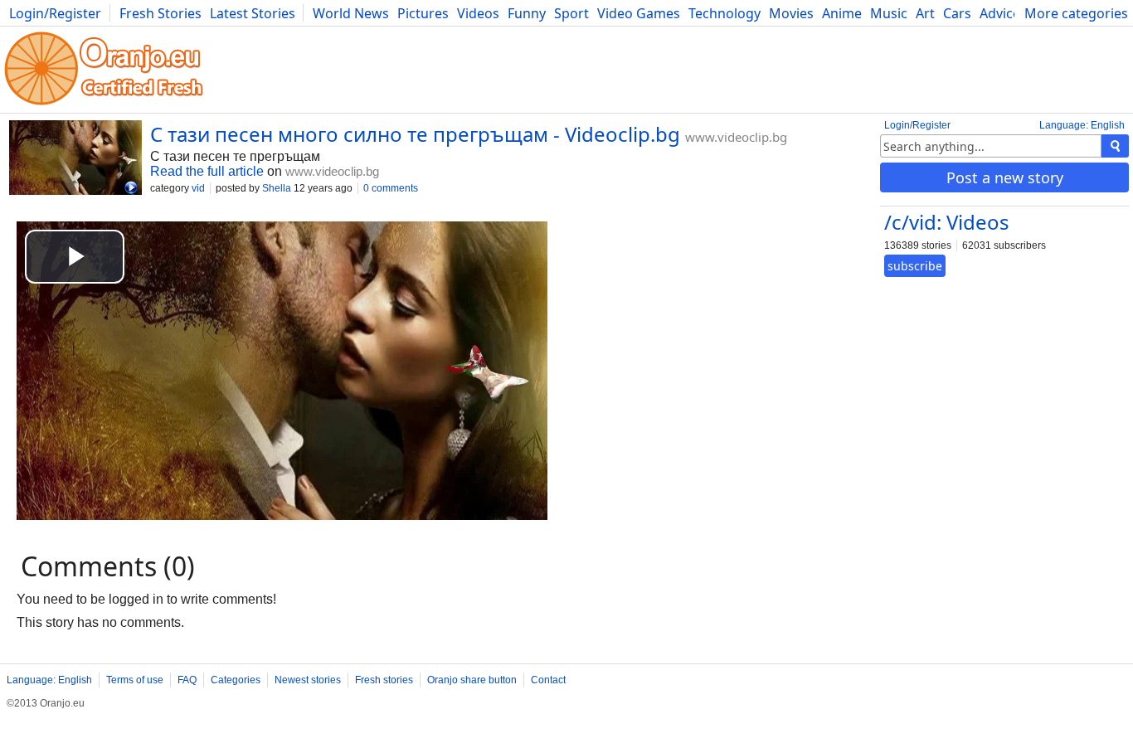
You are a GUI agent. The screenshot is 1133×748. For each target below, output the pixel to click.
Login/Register (55, 13)
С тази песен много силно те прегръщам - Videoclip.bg (415, 134)
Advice (1000, 13)
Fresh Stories (160, 13)
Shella (276, 188)
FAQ (187, 680)
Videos (478, 13)
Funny (527, 13)
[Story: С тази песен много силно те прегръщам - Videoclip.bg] (75, 159)
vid (198, 188)
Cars (957, 13)
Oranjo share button (472, 680)
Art (925, 13)
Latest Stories (252, 13)
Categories (235, 680)
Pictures (423, 13)
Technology (724, 13)
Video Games (638, 13)
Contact (548, 680)
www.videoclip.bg (736, 137)
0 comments (390, 188)
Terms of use (134, 680)
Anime (842, 13)
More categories (1076, 13)
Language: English (1082, 125)
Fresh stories (384, 680)
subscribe (914, 266)
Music (888, 13)
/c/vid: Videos (946, 222)
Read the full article (207, 171)
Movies (791, 13)
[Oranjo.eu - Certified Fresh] (103, 105)
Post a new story (1004, 177)
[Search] (1115, 146)
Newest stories (308, 680)
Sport (571, 13)
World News (351, 13)
